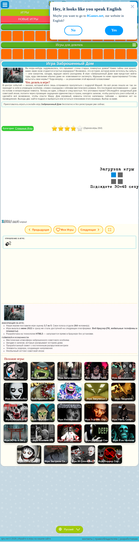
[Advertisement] (69, 116)
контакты (87, 538)
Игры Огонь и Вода (29, 54)
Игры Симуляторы (29, 36)
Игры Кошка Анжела (97, 54)
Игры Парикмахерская (132, 54)
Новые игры (28, 19)
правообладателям (106, 538)
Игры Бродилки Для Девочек (75, 54)
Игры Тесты (52, 54)
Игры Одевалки (120, 54)
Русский (68, 529)
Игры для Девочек (17, 36)
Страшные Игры (24, 128)
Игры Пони (6, 54)
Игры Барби (40, 54)
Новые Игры (6, 36)
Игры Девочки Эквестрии (17, 54)
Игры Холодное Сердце (109, 54)
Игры (25, 12)
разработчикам (129, 538)
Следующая (88, 229)
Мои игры (67, 229)
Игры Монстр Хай (63, 54)
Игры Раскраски (86, 54)
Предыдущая (40, 229)
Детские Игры (40, 36)
